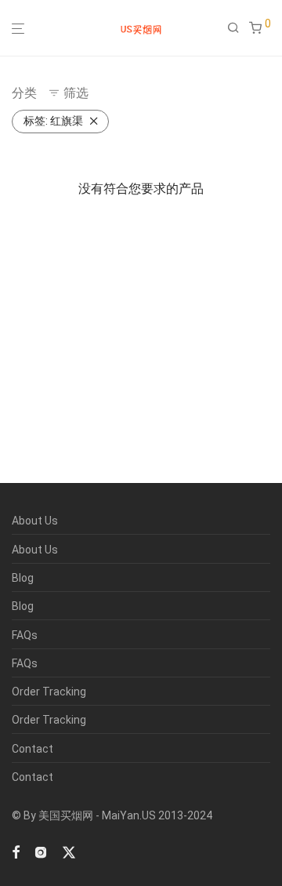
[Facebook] (16, 851)
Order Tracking (49, 691)
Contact (32, 749)
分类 (24, 92)
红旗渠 (53, 120)
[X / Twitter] (69, 851)
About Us (35, 520)
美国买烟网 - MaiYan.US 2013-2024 (125, 815)
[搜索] (238, 28)
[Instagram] (41, 851)
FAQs (25, 635)
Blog (23, 578)
